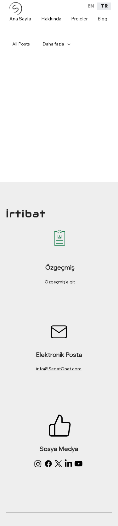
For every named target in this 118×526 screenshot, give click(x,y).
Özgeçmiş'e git (60, 282)
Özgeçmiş (60, 267)
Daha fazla (53, 44)
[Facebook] (48, 463)
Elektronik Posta (59, 354)
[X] (58, 463)
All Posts (21, 44)
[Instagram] (37, 463)
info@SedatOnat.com (58, 369)
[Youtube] (78, 463)
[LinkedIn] (68, 463)
